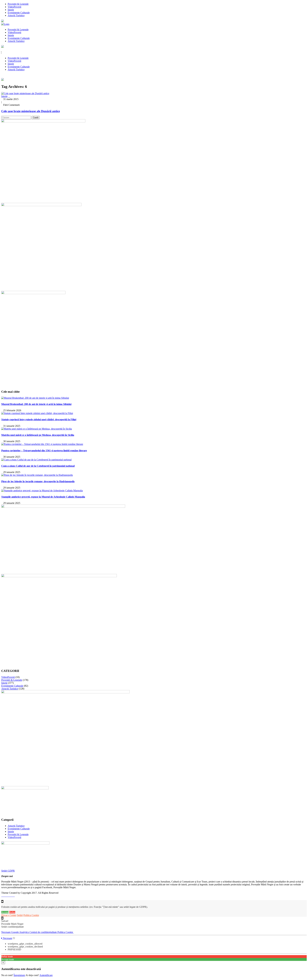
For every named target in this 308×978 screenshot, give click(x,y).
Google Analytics (20, 932)
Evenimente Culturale (19, 12)
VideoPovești (14, 6)
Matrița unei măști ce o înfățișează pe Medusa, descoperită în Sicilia (37, 435)
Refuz (12, 912)
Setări (20, 915)
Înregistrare (19, 975)
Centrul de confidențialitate (43, 932)
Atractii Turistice (16, 15)
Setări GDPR (8, 870)
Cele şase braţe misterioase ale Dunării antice (30, 111)
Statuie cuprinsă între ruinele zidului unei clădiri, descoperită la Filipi (38, 419)
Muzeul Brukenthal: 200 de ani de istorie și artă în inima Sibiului (36, 404)
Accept (5, 912)
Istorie (11, 9)
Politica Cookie (31, 915)
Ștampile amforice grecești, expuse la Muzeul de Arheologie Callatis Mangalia (43, 496)
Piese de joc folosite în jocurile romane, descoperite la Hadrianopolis (38, 481)
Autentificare (46, 975)
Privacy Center (8, 915)
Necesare (6, 932)
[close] (2, 918)
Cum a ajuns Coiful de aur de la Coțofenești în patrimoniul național (38, 466)
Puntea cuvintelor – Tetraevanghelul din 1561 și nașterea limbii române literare (44, 450)
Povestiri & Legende (18, 4)
